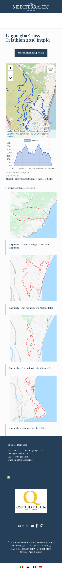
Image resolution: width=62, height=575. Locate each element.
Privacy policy (28, 548)
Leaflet (9, 131)
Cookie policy (43, 548)
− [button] (10, 73)
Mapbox (10, 136)
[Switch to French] (34, 567)
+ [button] (10, 68)
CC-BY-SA (35, 133)
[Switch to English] (28, 567)
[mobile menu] (57, 6)
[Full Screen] (10, 78)
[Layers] (50, 69)
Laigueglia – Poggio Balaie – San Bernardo (30, 368)
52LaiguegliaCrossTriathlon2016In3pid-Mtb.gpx (29, 178)
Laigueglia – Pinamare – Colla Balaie (27, 428)
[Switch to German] (40, 567)
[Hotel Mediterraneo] (31, 7)
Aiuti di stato (35, 551)
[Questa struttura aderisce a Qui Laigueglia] (8, 478)
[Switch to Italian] (22, 567)
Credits (23, 551)
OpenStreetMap (26, 131)
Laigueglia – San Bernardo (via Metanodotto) (31, 307)
